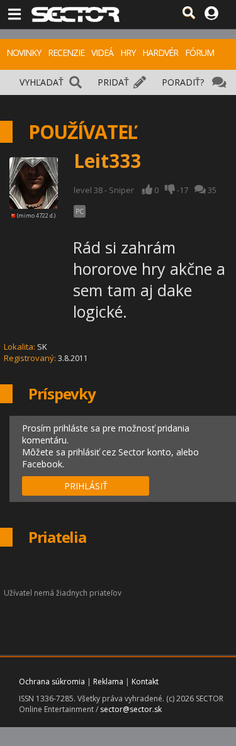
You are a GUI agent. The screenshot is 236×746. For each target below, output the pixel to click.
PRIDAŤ (113, 82)
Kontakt (145, 681)
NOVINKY (23, 52)
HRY (127, 52)
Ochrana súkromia (52, 681)
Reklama (108, 681)
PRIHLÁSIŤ (86, 486)
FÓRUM (199, 52)
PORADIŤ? (183, 82)
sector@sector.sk (131, 709)
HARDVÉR (160, 52)
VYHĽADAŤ (42, 82)
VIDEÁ (102, 52)
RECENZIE (66, 52)
